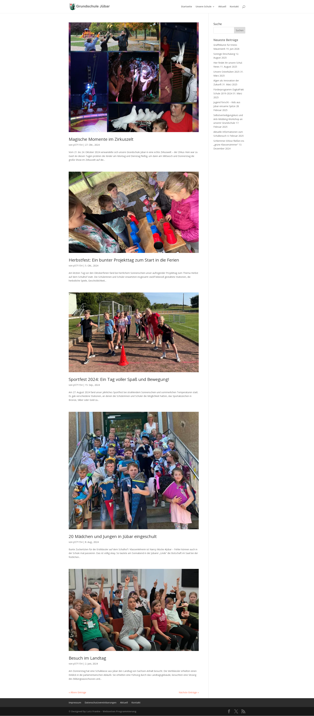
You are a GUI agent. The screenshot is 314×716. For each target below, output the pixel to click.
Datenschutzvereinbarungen (100, 702)
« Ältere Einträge (77, 692)
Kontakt (234, 6)
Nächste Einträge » (189, 692)
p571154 (77, 144)
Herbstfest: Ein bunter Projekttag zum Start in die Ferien (124, 260)
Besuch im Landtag (87, 658)
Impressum (75, 702)
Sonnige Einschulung (224, 53)
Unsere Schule (203, 6)
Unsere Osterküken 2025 (226, 71)
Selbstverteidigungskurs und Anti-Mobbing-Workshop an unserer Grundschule (228, 119)
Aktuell (222, 6)
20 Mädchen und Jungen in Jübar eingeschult (113, 536)
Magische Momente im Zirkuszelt (101, 139)
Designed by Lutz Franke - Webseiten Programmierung (103, 711)
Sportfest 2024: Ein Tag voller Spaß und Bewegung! (119, 379)
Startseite (186, 6)
